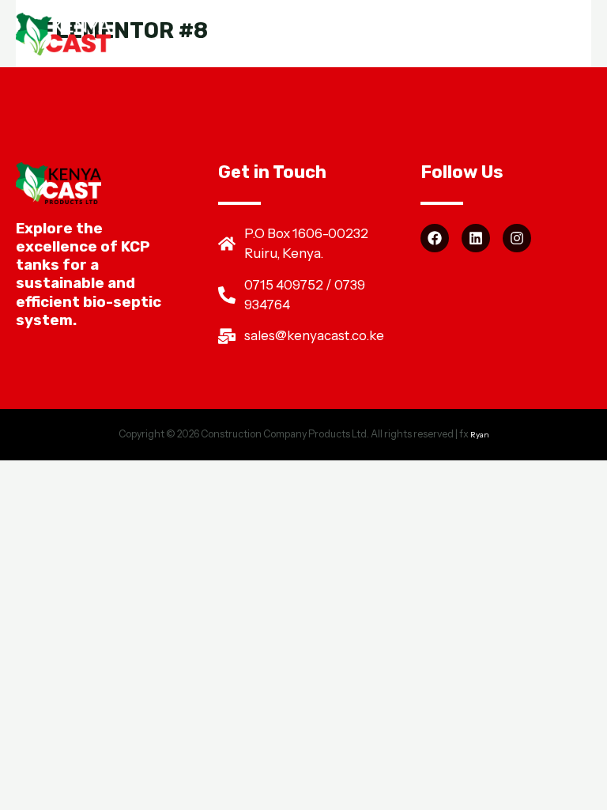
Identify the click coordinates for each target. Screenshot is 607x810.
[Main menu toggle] (571, 35)
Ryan (479, 434)
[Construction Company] (63, 36)
